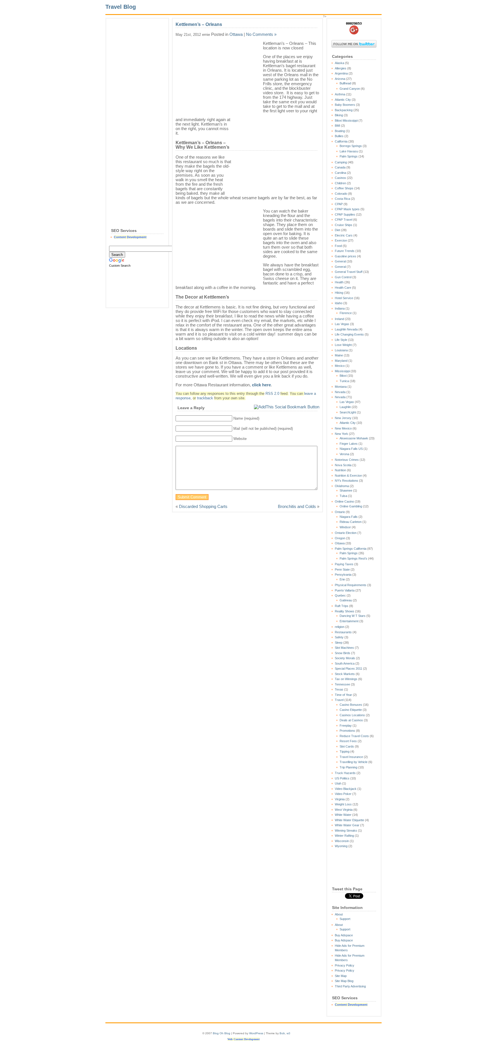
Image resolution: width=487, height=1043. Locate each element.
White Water (343, 814)
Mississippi (342, 371)
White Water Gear (347, 825)
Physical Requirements (350, 585)
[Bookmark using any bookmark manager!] (286, 406)
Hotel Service (344, 298)
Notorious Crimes (347, 459)
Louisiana (341, 350)
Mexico (340, 365)
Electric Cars (344, 235)
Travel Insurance (351, 757)
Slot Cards (347, 746)
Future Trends (345, 251)
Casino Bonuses (351, 704)
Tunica (344, 381)
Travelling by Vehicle (354, 762)
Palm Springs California (350, 548)
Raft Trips (341, 606)
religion (339, 626)
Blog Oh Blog (221, 1033)
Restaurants (343, 632)
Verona (344, 454)
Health (339, 282)
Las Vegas (342, 324)
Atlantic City (343, 99)
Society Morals (345, 658)
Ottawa (340, 543)
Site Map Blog (344, 981)
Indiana (340, 308)
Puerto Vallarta (345, 590)
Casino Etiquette (351, 709)
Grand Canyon (350, 88)
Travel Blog (120, 7)
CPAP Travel (343, 219)
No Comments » (261, 34)
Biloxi (343, 375)
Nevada (340, 392)
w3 (288, 1033)
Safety (339, 637)
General (340, 261)
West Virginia (344, 809)
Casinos (340, 177)
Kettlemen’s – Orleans (199, 24)
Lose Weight (343, 345)
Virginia (340, 799)
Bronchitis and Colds (297, 506)
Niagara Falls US (351, 448)
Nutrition (340, 470)
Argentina (341, 73)
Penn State (342, 569)
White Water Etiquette (349, 820)
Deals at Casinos (351, 720)
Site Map (341, 976)
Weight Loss (343, 804)
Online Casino (344, 501)
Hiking (339, 292)
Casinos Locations (352, 715)
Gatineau (346, 600)
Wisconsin (342, 841)
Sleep (338, 642)
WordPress (256, 1033)
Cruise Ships (343, 225)
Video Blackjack (346, 788)
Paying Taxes (344, 564)
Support (345, 919)
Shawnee (346, 490)
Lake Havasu (349, 151)
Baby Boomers (345, 104)
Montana (341, 386)
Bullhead (345, 83)
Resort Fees (348, 741)
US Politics (342, 778)
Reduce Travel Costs (354, 736)
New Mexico (343, 428)
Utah (338, 783)
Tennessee (342, 684)
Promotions (347, 730)
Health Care (343, 287)
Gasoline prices (345, 256)
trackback (205, 398)
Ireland (339, 319)
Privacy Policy (344, 965)
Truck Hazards (345, 773)
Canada (340, 167)
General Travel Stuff (348, 271)
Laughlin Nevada (346, 329)
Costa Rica (342, 198)
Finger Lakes (349, 443)
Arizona (340, 78)
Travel (339, 700)
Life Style (341, 339)
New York (341, 433)
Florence (346, 313)
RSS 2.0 (272, 394)
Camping (341, 162)
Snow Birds (342, 653)
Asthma (340, 94)
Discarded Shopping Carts (203, 506)
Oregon (340, 538)
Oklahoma (342, 486)
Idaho (338, 303)
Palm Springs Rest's (353, 558)
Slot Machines (344, 647)
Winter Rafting (344, 835)
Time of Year (343, 694)
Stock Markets (345, 674)
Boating (340, 131)
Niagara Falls (349, 516)
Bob (282, 1033)
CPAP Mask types (347, 209)
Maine (339, 355)
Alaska (339, 63)
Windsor (345, 527)
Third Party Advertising (350, 986)
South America (345, 663)
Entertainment (349, 621)
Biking (339, 115)
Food (338, 245)
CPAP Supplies (345, 214)
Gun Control (343, 277)
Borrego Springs (351, 146)
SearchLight (348, 412)
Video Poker (343, 794)
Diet (337, 230)
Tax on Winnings (346, 679)
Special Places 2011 (348, 668)
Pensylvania (343, 574)
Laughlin (345, 407)
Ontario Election (346, 532)
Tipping (344, 751)
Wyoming (341, 846)
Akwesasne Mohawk (354, 438)
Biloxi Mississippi (346, 120)
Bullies (339, 136)
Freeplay (346, 725)
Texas (339, 689)
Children (340, 183)
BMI (337, 125)
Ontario (340, 512)
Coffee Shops (344, 188)
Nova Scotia (343, 465)
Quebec (340, 595)
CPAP (339, 204)
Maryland (341, 360)
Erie (342, 579)
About (339, 914)
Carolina (340, 172)
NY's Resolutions (346, 480)
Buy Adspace (344, 935)
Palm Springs (349, 156)
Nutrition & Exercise (348, 475)
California (341, 141)
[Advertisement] (137, 106)
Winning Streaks (346, 830)
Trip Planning (348, 767)
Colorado (341, 193)
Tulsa (343, 496)
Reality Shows (344, 611)
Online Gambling (351, 506)
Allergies (340, 68)
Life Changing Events (349, 334)
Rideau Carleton (351, 521)
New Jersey (343, 418)
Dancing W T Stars (353, 615)
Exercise (341, 240)
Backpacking (344, 110)
